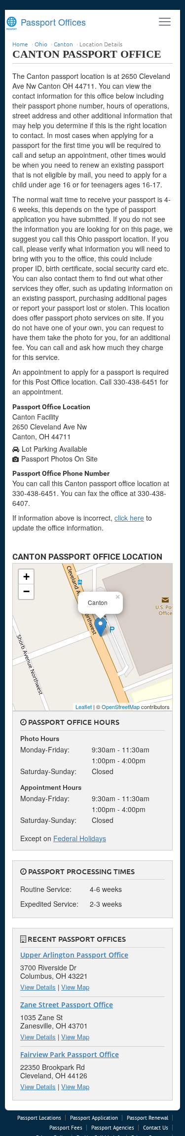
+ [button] (26, 576)
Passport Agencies (112, 1127)
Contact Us (155, 1127)
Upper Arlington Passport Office (74, 954)
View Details (38, 987)
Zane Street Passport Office (66, 1004)
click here (129, 518)
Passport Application (94, 1117)
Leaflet (83, 706)
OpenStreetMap (121, 706)
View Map (75, 987)
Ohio (41, 44)
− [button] (26, 591)
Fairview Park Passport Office (69, 1054)
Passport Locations (39, 1117)
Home (20, 44)
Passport (52, 21)
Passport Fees (65, 1127)
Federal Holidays (79, 838)
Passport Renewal (147, 1117)
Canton (63, 44)
